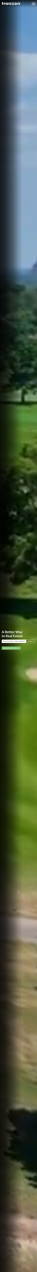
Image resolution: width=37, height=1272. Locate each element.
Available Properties (11, 648)
